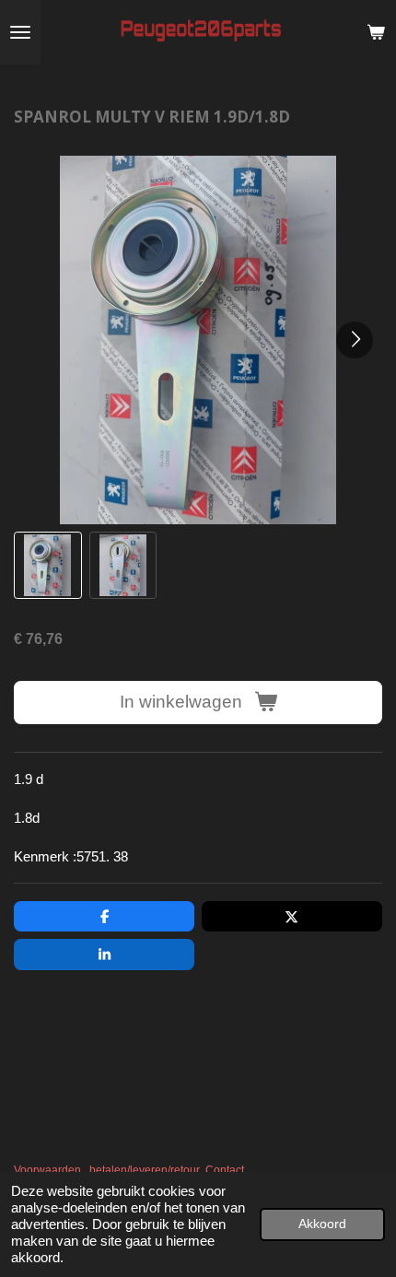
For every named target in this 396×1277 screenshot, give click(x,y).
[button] (48, 566)
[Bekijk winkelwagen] (375, 32)
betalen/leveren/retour (144, 1170)
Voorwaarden (47, 1170)
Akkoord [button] (322, 1224)
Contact (224, 1170)
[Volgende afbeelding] (354, 340)
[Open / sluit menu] (20, 32)
